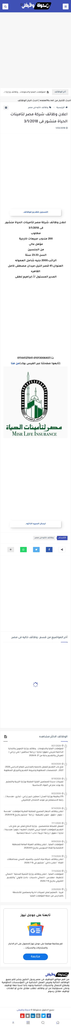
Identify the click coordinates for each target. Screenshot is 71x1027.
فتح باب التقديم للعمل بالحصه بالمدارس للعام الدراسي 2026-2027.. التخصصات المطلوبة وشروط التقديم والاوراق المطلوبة (33, 769)
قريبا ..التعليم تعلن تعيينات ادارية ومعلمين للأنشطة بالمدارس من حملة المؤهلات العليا (38, 894)
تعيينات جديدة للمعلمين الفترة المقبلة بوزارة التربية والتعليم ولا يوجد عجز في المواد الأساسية (34, 784)
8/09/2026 (56, 841)
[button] (49, 549)
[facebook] (49, 1015)
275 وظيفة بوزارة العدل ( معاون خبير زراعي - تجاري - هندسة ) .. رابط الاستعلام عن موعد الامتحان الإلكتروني (33, 798)
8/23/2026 (56, 763)
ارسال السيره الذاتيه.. (35, 524)
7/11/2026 (56, 823)
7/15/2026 (56, 856)
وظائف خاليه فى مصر (38, 108)
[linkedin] (33, 1015)
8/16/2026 (56, 808)
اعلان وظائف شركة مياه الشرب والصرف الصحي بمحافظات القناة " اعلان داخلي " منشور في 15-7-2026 (35, 861)
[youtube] (22, 1015)
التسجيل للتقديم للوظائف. (35, 212)
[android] (27, 1015)
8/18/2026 (56, 778)
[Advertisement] (35, 49)
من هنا (15, 363)
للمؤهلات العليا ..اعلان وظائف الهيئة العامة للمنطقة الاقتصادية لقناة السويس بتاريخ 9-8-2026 (37, 846)
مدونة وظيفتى (23, 1010)
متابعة (35, 957)
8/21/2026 (56, 745)
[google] (38, 1015)
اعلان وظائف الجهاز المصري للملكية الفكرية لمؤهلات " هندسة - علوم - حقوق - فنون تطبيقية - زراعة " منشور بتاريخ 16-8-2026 (33, 813)
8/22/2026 (56, 793)
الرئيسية (60, 108)
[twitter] (43, 1015)
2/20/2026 (56, 889)
